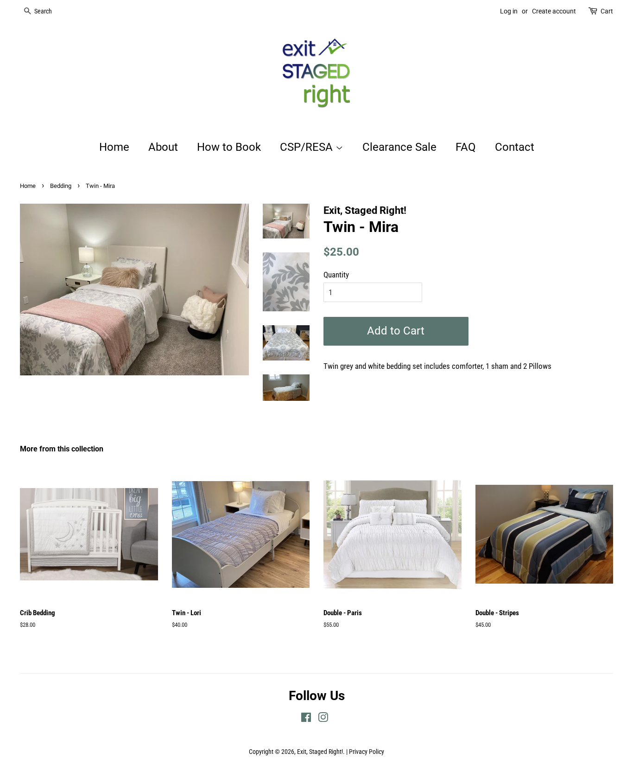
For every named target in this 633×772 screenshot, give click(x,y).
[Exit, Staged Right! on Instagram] (323, 719)
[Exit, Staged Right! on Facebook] (306, 719)
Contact (514, 147)
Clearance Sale (399, 147)
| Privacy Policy (365, 752)
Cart (607, 11)
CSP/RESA (307, 147)
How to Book (229, 147)
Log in (509, 11)
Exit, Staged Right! (320, 752)
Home (114, 147)
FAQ (466, 147)
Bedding (60, 185)
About (163, 147)
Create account (554, 11)
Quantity (336, 274)
